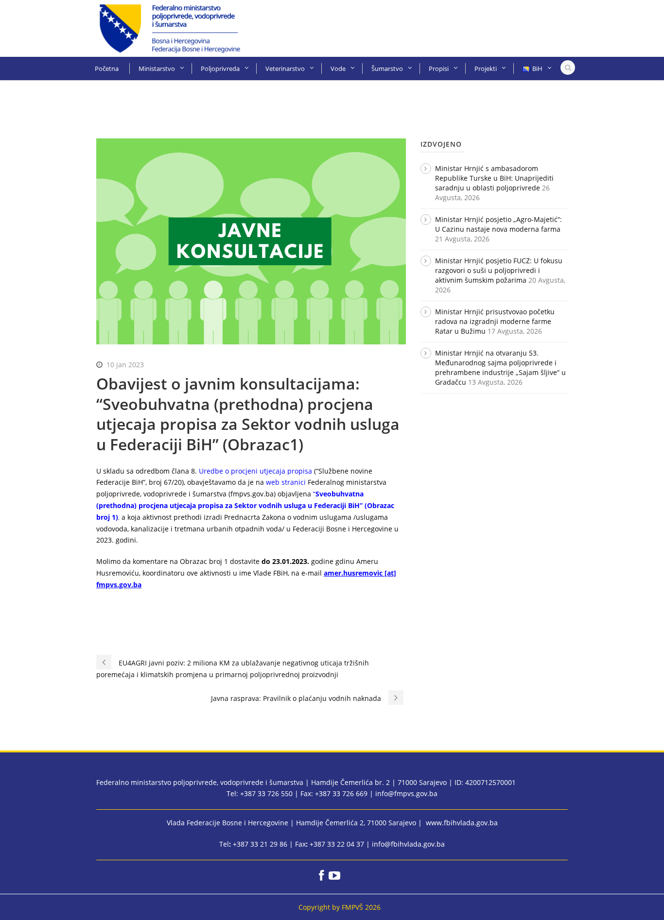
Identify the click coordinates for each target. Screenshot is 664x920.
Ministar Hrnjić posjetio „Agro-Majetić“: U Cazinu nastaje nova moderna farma (498, 224)
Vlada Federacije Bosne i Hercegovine (227, 822)
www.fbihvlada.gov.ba (462, 822)
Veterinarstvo (285, 68)
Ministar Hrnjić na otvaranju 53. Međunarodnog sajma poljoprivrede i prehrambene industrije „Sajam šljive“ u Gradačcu (500, 367)
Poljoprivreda (220, 68)
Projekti (485, 68)
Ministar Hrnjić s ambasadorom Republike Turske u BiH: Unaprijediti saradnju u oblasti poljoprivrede (494, 178)
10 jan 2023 (125, 364)
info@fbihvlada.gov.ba (408, 844)
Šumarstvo (387, 68)
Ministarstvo (157, 68)
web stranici (286, 482)
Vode (338, 68)
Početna (107, 68)
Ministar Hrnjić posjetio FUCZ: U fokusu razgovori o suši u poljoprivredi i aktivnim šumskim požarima (498, 270)
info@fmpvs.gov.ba (406, 793)
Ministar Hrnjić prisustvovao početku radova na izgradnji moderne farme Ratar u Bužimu (495, 321)
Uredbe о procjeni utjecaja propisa (255, 471)
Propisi (439, 68)
